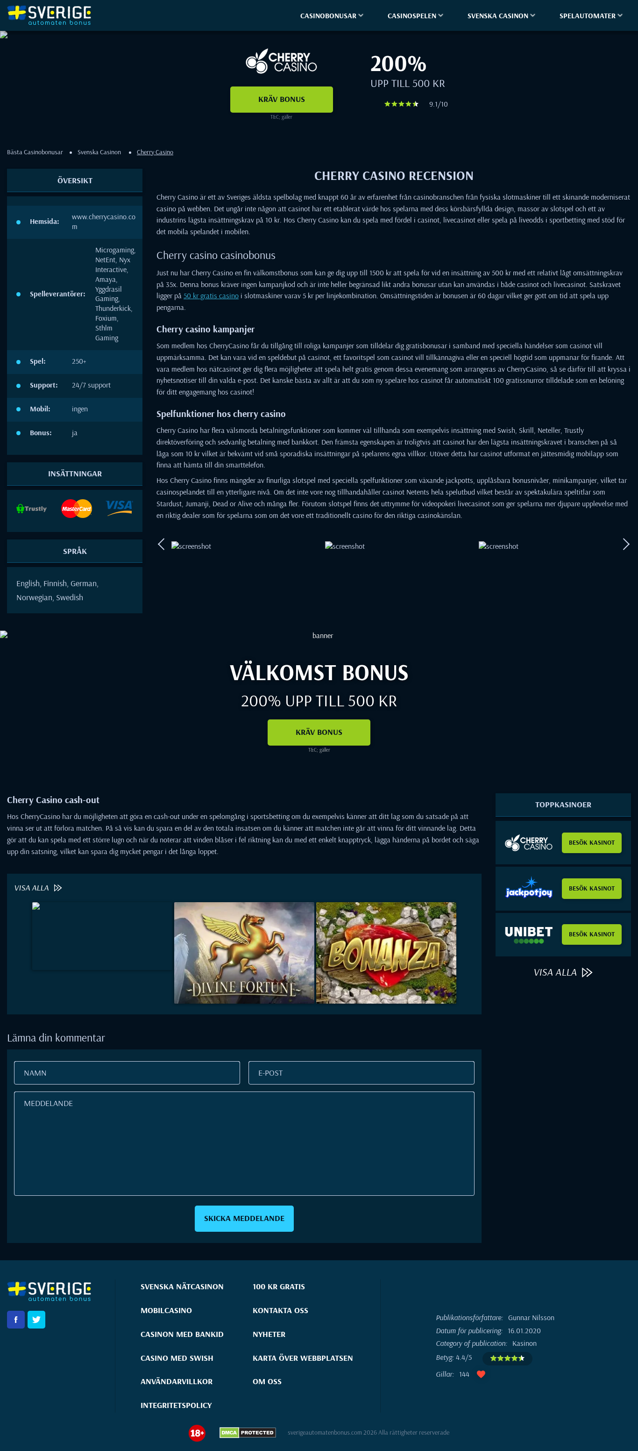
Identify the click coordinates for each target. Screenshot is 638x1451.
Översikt (74, 180)
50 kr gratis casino (211, 295)
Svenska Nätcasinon (182, 1286)
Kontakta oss (280, 1310)
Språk (75, 551)
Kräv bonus (281, 98)
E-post (270, 1072)
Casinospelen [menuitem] (412, 15)
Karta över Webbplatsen (303, 1357)
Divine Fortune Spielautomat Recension (244, 983)
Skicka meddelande (244, 1218)
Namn (35, 1072)
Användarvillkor (177, 1381)
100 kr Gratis (279, 1286)
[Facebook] (16, 1320)
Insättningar (75, 473)
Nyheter (269, 1334)
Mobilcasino (166, 1310)
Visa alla (32, 887)
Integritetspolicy (176, 1405)
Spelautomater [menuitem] (588, 15)
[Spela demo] (102, 935)
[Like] (481, 1375)
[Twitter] (36, 1320)
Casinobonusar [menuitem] (328, 15)
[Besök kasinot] (529, 842)
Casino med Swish (177, 1357)
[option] (240, 544)
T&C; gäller (281, 117)
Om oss (267, 1381)
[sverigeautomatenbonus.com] (53, 15)
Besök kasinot (592, 842)
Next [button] (626, 544)
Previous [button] (161, 544)
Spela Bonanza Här (386, 983)
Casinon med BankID (182, 1334)
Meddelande (48, 1103)
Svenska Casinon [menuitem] (498, 15)
